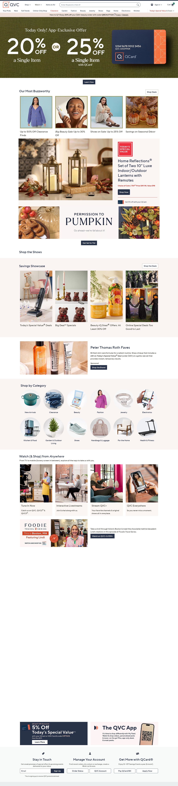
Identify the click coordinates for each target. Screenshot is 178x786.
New (16, 11)
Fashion (74, 11)
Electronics (126, 11)
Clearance (54, 11)
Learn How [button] (89, 82)
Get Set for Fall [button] (89, 243)
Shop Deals (152, 92)
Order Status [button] (77, 771)
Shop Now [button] (123, 192)
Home (116, 11)
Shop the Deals (150, 266)
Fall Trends (25, 11)
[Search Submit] (138, 5)
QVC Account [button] (100, 771)
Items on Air (50, 5)
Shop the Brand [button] (98, 367)
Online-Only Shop (40, 11)
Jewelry (92, 11)
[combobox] (98, 5)
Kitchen (137, 11)
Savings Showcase (32, 266)
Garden (64, 11)
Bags (108, 11)
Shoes (100, 11)
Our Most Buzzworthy (34, 91)
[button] (152, 4)
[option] (89, 14)
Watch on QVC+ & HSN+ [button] (102, 536)
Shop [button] (27, 5)
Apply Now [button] (147, 771)
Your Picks (7, 11)
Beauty (83, 11)
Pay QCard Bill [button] (124, 771)
